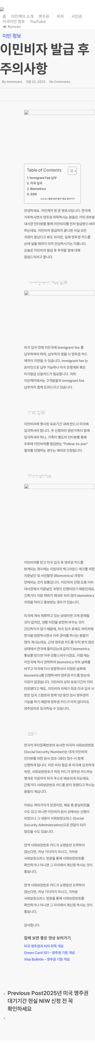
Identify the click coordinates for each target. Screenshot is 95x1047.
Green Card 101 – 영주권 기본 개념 (49, 953)
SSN (33, 194)
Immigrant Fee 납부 (43, 178)
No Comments (59, 82)
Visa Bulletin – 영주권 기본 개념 (47, 959)
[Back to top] (47, 1043)
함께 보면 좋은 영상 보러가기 (61, 198)
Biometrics (38, 189)
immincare (14, 82)
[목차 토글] (69, 170)
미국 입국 (36, 183)
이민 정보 (12, 36)
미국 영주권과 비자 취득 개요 (44, 946)
